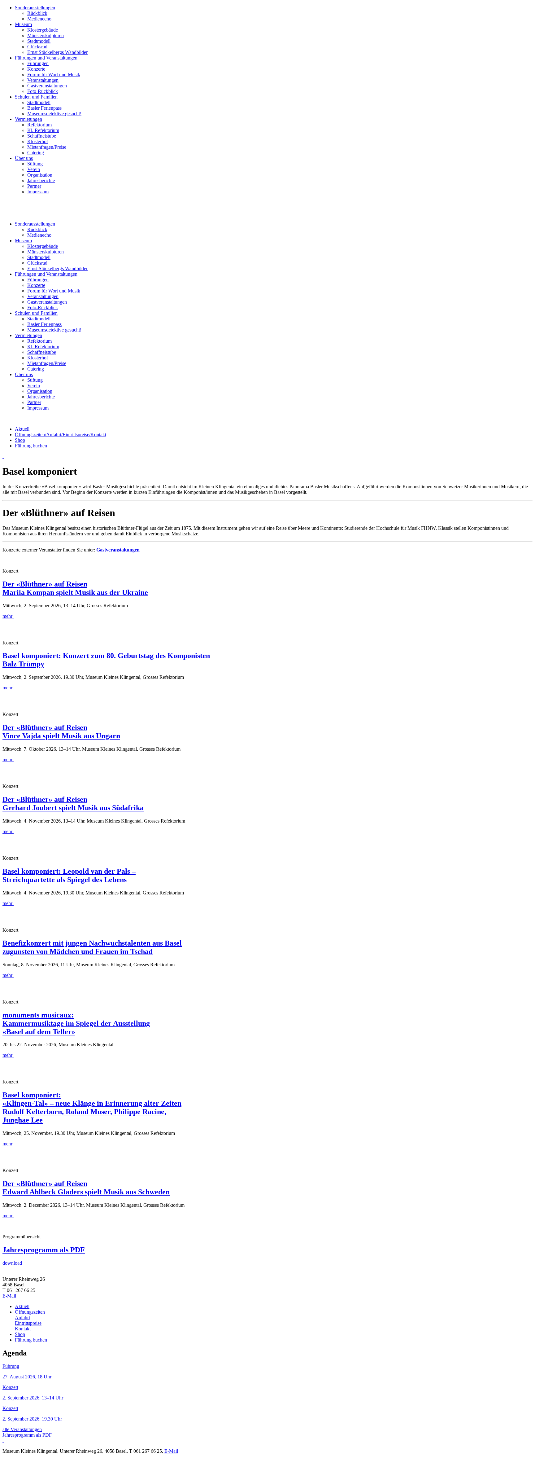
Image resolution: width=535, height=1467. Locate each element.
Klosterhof (37, 141)
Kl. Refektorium (43, 130)
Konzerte (36, 69)
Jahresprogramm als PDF (27, 1435)
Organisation (39, 175)
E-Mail (9, 1295)
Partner (34, 186)
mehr (7, 616)
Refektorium (39, 124)
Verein (33, 169)
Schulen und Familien (36, 96)
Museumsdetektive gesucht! (54, 113)
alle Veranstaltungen (22, 1429)
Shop (20, 440)
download (12, 1263)
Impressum (38, 191)
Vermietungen (28, 119)
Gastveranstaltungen (47, 85)
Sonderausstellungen (35, 7)
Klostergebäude (42, 30)
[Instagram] (3, 456)
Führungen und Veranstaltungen (46, 57)
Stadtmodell (38, 41)
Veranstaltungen (43, 80)
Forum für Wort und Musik (53, 74)
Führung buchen (31, 445)
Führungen (38, 63)
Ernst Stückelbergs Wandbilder (57, 52)
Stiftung (35, 163)
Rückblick (37, 13)
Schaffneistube (41, 135)
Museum (23, 24)
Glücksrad (37, 46)
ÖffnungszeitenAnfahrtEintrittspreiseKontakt (60, 434)
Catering (35, 152)
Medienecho (39, 18)
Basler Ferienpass (44, 108)
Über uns (24, 158)
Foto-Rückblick (42, 91)
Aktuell (22, 429)
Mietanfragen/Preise (46, 147)
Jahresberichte (41, 180)
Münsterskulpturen (45, 35)
